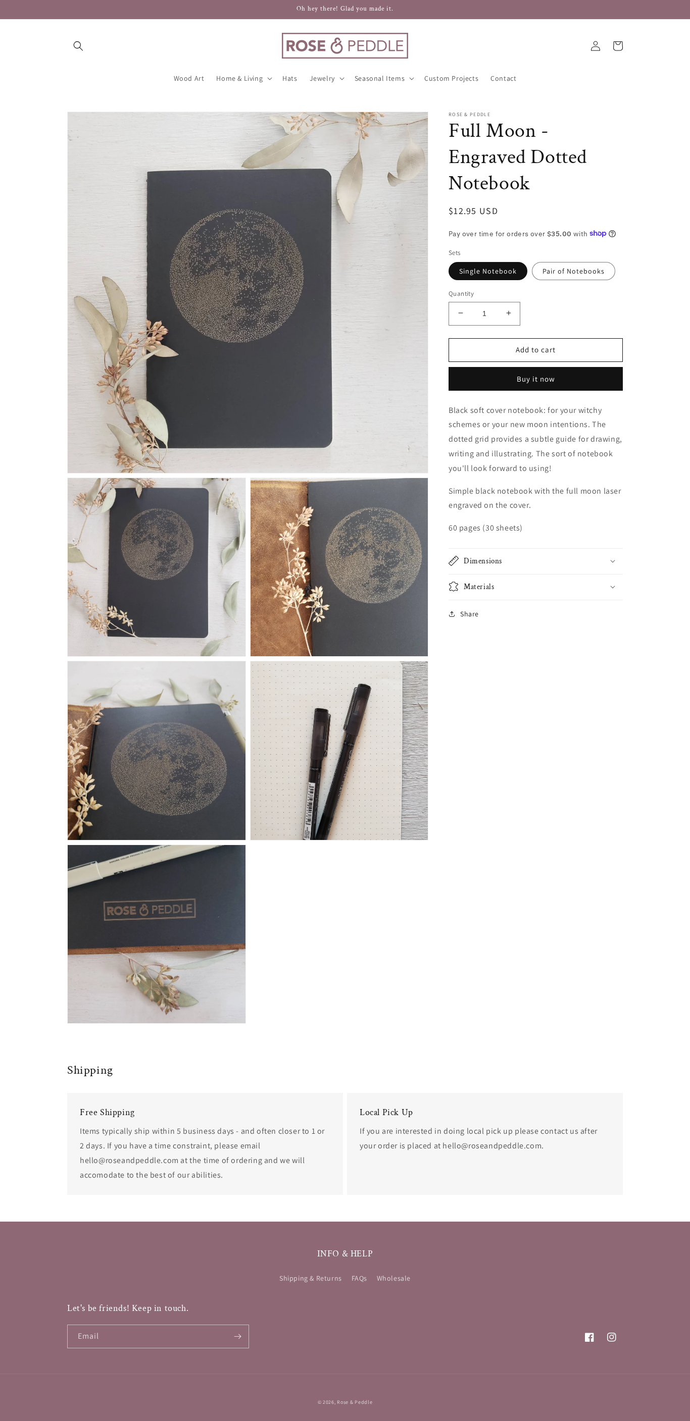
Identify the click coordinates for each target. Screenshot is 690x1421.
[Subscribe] (237, 1336)
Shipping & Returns (310, 1278)
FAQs (359, 1278)
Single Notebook (488, 270)
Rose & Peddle (354, 1402)
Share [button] (469, 613)
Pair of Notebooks (574, 270)
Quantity (461, 293)
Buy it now (536, 378)
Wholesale (394, 1278)
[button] (78, 46)
